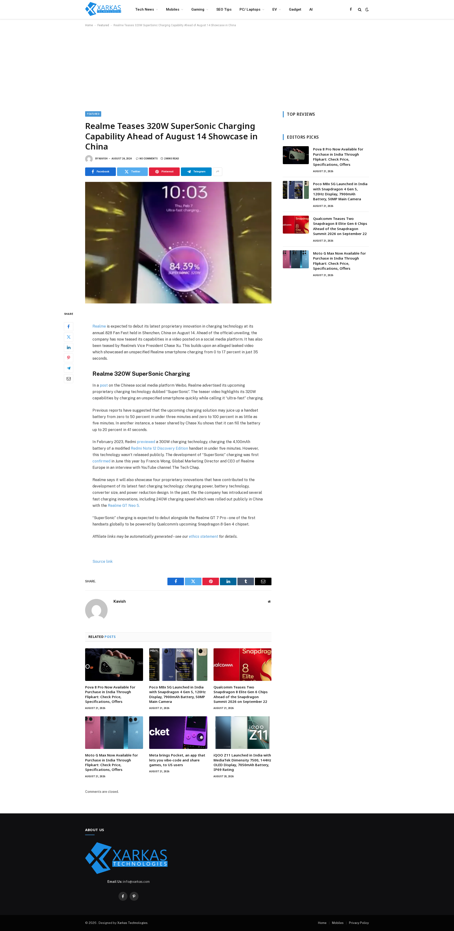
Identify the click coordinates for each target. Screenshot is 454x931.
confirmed (101, 461)
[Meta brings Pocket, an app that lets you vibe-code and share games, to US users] (178, 732)
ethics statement (203, 536)
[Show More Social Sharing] (217, 171)
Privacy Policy (359, 923)
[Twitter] (68, 336)
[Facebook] (68, 326)
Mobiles (172, 9)
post (104, 385)
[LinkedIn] (68, 347)
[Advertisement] (227, 68)
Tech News (144, 9)
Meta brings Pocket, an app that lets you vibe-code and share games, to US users (177, 760)
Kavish (103, 158)
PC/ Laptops (250, 9)
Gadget (295, 9)
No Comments (149, 158)
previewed (146, 442)
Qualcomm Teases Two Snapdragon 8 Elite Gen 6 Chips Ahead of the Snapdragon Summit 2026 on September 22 (241, 694)
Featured (103, 25)
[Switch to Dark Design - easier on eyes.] (366, 9)
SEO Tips (223, 9)
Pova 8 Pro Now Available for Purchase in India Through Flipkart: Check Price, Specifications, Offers (110, 694)
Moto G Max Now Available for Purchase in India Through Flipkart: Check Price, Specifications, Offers (111, 762)
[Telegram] (68, 367)
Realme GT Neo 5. (124, 505)
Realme (99, 326)
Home (89, 25)
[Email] (68, 378)
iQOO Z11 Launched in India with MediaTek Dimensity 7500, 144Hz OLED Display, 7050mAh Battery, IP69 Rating (242, 762)
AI (311, 9)
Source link (102, 561)
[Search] (359, 9)
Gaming (197, 9)
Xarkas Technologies (132, 923)
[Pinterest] (68, 357)
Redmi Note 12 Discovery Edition (159, 448)
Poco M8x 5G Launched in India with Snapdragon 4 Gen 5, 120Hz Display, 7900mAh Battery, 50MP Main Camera (177, 694)
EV (274, 9)
